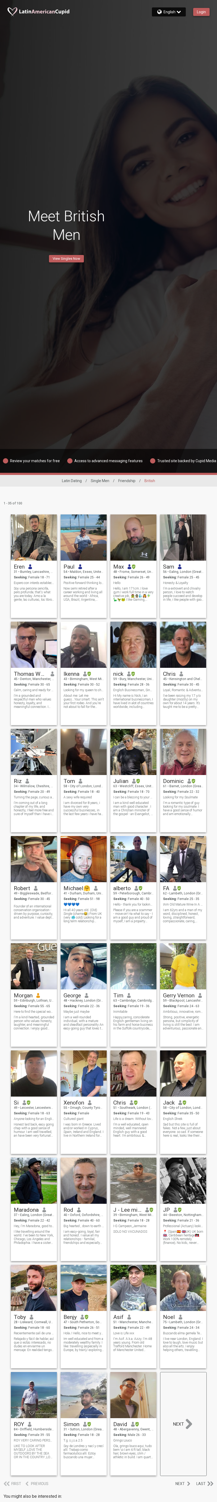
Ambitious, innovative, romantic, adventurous (183, 1012)
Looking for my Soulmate (180, 797)
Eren (19, 567)
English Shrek (172, 1119)
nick (118, 674)
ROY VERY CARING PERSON (34, 1440)
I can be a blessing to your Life (133, 797)
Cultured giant (74, 1119)
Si (16, 1103)
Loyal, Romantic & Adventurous (183, 690)
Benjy (70, 1317)
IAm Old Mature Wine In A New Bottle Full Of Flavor (183, 904)
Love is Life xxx (123, 1333)
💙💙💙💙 (71, 904)
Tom (69, 781)
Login (201, 12)
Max (118, 567)
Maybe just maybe (76, 1012)
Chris (169, 674)
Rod (68, 1210)
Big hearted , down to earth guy (84, 1226)
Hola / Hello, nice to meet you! (84, 1333)
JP (166, 1210)
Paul (69, 567)
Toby (20, 1317)
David (120, 1424)
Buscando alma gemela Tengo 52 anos (183, 1333)
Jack (169, 1103)
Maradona (26, 1210)
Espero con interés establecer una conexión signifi (34, 583)
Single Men (100, 481)
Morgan (23, 995)
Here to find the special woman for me (34, 1012)
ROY (19, 1424)
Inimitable (120, 1012)
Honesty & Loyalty (175, 583)
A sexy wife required (78, 797)
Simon (71, 1424)
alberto (122, 888)
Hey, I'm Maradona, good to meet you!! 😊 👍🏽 (34, 1226)
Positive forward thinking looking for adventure (84, 583)
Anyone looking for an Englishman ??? (34, 1119)
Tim (118, 995)
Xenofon (74, 1103)
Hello (116, 583)
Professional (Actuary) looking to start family (183, 1226)
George (72, 995)
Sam (168, 567)
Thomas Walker (30, 674)
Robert (22, 888)
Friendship (126, 481)
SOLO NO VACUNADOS (130, 1231)
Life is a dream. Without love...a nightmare (133, 1119)
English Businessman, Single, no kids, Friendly (133, 690)
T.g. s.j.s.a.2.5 (73, 1440)
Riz (18, 781)
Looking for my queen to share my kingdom (84, 690)
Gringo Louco (122, 1440)
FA (166, 888)
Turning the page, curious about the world (34, 797)
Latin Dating (72, 481)
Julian (120, 781)
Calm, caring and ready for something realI (34, 690)
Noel (169, 1317)
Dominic (173, 781)
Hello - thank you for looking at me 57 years (133, 904)
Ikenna (71, 674)
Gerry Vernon (179, 995)
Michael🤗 (77, 888)
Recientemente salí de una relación (34, 1333)
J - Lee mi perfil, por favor (127, 1210)
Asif (118, 1317)
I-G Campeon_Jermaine (129, 1226)
